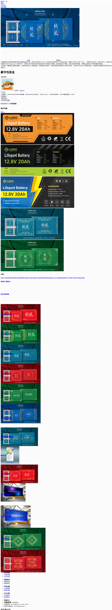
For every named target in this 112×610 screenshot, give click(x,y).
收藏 (8, 100)
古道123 (21, 90)
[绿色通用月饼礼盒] (32, 270)
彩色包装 (12, 278)
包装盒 (35, 278)
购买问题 (7, 590)
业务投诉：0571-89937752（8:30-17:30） (16, 604)
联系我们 (7, 597)
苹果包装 (45, 278)
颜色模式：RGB (69, 94)
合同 (5, 98)
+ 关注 (3, 92)
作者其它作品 (4, 406)
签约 (8, 576)
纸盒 (27, 278)
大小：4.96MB (49, 94)
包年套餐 (3, 7)
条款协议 (7, 581)
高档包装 (61, 278)
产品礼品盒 (75, 278)
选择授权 (3, 96)
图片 (2, 1)
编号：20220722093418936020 (12, 94)
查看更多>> (8, 281)
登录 (8, 574)
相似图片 (3, 281)
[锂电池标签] (37, 144)
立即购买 (3, 100)
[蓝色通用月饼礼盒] (32, 239)
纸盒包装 (17, 278)
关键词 (2, 274)
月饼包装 (40, 278)
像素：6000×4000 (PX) (28, 94)
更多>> (3, 112)
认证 (5, 576)
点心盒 (56, 278)
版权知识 (7, 583)
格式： (40, 94)
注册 (5, 574)
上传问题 (7, 588)
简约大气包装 (68, 278)
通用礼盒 (23, 278)
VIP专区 (3, 5)
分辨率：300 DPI (59, 94)
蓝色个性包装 (5, 278)
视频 (2, 3)
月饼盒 (31, 278)
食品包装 (82, 278)
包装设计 (51, 278)
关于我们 (7, 595)
